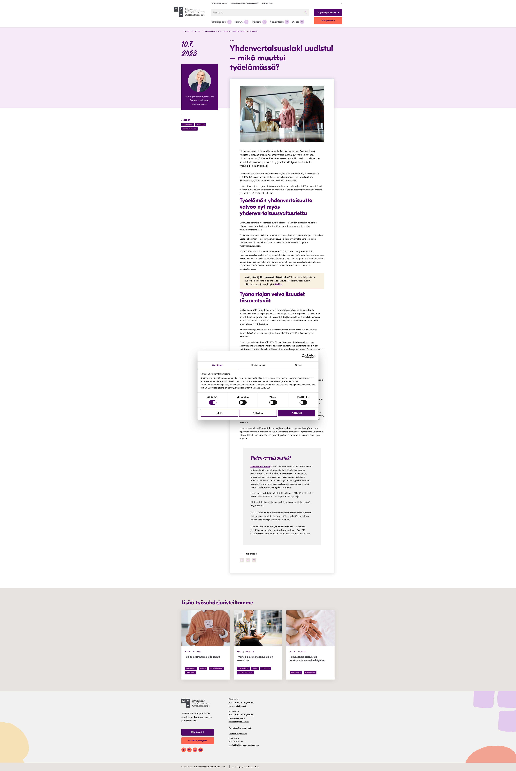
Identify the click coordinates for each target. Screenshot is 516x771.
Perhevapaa (310, 673)
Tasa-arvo (190, 673)
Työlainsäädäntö (245, 673)
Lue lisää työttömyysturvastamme (243, 745)
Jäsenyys (239, 22)
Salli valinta (258, 413)
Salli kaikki (297, 413)
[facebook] (242, 560)
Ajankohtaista (277, 22)
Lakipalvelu (187, 124)
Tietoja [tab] (298, 365)
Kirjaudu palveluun (327, 12)
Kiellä (219, 413)
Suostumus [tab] (217, 365)
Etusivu (187, 31)
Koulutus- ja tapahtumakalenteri (244, 3)
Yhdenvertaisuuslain (260, 466)
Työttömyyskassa (218, 3)
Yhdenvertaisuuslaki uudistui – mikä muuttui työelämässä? (231, 31)
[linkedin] (248, 560)
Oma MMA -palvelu (237, 733)
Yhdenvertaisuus (189, 129)
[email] (254, 560)
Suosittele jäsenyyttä (197, 741)
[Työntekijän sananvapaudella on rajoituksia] (258, 628)
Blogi (197, 31)
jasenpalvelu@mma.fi (237, 706)
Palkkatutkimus (216, 668)
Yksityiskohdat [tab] (258, 365)
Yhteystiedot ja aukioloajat (240, 728)
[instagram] (195, 749)
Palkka (203, 668)
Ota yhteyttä (267, 3)
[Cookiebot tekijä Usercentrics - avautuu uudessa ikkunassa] (304, 356)
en (341, 3)
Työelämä (256, 22)
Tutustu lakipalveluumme (239, 722)
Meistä (295, 22)
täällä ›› (278, 284)
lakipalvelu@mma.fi (237, 718)
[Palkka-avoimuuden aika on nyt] (205, 628)
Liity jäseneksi (328, 20)
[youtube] (200, 749)
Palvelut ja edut (218, 22)
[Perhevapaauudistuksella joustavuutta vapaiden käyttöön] (310, 628)
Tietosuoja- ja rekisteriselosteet (245, 767)
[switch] (243, 402)
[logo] (189, 12)
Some (255, 668)
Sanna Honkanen (199, 100)
